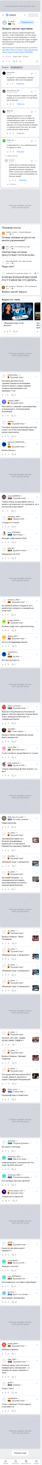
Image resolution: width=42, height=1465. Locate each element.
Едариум (16, 1385)
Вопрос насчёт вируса (14, 292)
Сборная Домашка (25, 232)
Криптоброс (18, 535)
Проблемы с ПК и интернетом (27, 286)
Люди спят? (8, 266)
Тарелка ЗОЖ (18, 519)
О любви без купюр (21, 273)
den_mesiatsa (10, 286)
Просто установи (20, 1294)
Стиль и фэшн (17, 731)
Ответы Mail (18, 1092)
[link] (17, 319)
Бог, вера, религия (25, 261)
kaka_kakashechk (12, 261)
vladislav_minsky (11, 232)
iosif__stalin (10, 247)
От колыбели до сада (22, 247)
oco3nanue (9, 273)
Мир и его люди (19, 1159)
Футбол (16, 657)
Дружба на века (19, 551)
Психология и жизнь (21, 1177)
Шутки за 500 (19, 765)
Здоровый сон (19, 1279)
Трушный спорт (14, 24)
